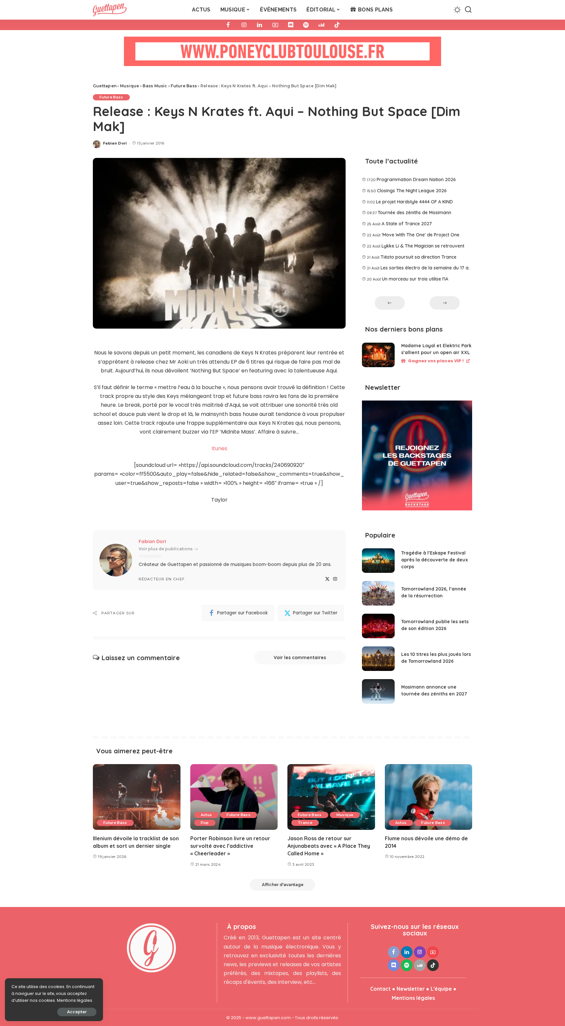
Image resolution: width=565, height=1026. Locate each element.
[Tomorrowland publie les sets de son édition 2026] (378, 626)
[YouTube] (275, 25)
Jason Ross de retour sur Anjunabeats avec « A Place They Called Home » (328, 846)
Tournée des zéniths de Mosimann (414, 212)
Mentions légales (413, 998)
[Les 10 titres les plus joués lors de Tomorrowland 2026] (378, 658)
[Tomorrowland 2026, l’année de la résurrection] (378, 593)
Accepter (77, 1011)
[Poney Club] (282, 53)
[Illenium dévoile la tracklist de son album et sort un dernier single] (136, 797)
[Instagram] (244, 25)
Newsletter (411, 988)
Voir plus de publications (166, 548)
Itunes (219, 448)
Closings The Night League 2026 (412, 191)
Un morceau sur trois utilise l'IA (415, 279)
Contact (380, 988)
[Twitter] (327, 579)
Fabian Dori (115, 143)
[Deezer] (321, 25)
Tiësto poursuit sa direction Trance (418, 257)
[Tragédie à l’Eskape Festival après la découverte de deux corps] (378, 560)
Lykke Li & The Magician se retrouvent (423, 246)
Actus (206, 814)
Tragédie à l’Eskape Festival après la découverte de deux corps (434, 560)
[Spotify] (306, 25)
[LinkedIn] (259, 25)
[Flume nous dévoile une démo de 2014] (428, 797)
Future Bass (111, 97)
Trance (305, 822)
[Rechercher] (468, 10)
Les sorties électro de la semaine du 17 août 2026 (434, 268)
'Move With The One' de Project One (420, 235)
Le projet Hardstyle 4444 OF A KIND (414, 202)
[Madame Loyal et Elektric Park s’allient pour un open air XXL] (378, 355)
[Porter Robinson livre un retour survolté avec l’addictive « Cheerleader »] (234, 797)
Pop (205, 822)
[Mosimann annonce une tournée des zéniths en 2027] (378, 691)
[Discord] (290, 25)
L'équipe (441, 988)
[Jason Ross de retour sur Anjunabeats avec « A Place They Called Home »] (331, 797)
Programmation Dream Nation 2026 (416, 179)
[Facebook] (228, 25)
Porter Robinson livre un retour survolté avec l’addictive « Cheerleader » (230, 846)
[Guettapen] (110, 10)
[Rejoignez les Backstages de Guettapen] (417, 458)
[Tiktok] (337, 25)
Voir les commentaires (300, 657)
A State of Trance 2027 (407, 224)
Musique (344, 814)
